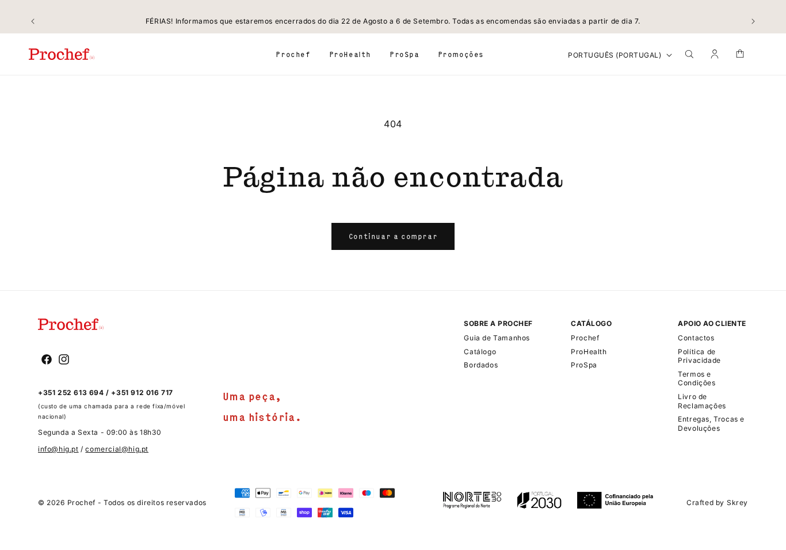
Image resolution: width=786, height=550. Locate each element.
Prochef (81, 502)
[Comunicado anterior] (32, 21)
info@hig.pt (58, 449)
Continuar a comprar (393, 236)
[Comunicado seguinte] (753, 21)
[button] (293, 54)
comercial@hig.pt (116, 449)
